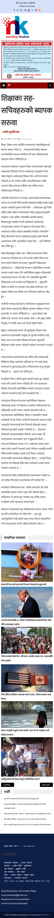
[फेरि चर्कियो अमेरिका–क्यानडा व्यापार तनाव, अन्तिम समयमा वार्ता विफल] (27, 678)
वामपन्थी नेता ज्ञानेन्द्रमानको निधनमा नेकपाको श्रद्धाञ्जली (23, 584)
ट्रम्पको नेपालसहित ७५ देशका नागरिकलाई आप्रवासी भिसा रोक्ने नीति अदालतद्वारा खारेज (25, 806)
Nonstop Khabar (26, 139)
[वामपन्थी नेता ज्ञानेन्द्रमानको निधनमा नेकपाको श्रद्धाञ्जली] (27, 562)
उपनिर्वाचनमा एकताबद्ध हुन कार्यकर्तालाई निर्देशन (9, 785)
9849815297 (44, 915)
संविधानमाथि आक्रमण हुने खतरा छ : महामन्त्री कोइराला (47, 785)
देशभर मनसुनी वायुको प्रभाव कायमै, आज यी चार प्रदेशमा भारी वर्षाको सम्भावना (27, 824)
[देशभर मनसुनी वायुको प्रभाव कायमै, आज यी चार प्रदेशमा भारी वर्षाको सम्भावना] (27, 714)
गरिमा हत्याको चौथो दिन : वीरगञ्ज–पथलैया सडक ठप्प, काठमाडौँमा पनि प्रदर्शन (27, 813)
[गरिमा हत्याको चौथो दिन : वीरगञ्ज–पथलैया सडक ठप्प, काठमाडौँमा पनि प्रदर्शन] (27, 640)
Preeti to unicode (27, 6)
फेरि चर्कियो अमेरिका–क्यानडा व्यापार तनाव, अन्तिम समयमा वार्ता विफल (25, 819)
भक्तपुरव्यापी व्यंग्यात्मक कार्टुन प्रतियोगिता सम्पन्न (20, 779)
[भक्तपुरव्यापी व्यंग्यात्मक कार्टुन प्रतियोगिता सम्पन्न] (27, 757)
